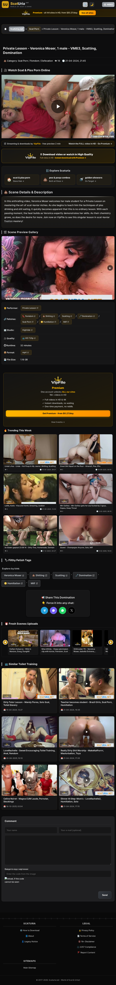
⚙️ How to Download (29, 930)
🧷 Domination (86, 316)
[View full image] (58, 268)
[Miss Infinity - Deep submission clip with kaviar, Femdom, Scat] (55, 638)
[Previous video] (5, 642)
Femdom (34, 60)
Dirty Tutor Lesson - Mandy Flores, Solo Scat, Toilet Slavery (26, 703)
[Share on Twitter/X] (71, 610)
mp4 (24, 352)
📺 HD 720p (27, 338)
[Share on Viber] (53, 610)
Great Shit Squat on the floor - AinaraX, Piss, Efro (80, 466)
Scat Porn (34, 29)
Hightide (26, 330)
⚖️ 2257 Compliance (86, 947)
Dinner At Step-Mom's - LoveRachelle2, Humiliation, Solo (81, 800)
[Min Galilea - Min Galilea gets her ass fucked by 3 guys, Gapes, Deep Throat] (86, 489)
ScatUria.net (16, 29)
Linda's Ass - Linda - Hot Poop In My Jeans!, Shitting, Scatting (30, 466)
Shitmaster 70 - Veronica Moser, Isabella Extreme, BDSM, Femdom (84, 651)
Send (105, 895)
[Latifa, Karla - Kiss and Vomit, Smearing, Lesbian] (30, 489)
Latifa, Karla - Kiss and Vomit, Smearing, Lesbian (25, 506)
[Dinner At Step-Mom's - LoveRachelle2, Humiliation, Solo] (86, 780)
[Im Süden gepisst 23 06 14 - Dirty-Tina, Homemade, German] (30, 530)
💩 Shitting (48, 316)
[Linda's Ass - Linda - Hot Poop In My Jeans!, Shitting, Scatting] (30, 449)
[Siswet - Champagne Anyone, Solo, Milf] (86, 530)
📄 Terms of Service (86, 936)
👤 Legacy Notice (30, 941)
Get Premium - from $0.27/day (58, 413)
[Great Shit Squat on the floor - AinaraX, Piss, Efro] (86, 449)
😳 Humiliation (47, 321)
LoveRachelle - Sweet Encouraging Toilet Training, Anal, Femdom (29, 752)
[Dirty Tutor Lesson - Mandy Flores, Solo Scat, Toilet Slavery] (29, 683)
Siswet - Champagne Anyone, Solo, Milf (76, 547)
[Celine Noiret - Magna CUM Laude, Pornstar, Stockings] (29, 780)
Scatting (66, 316)
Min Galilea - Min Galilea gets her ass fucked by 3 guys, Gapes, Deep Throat (83, 507)
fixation (8, 221)
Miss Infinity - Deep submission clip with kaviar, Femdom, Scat (55, 650)
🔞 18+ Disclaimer (86, 941)
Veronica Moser (12, 575)
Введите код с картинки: (17, 869)
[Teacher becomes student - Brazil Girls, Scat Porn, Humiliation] (86, 683)
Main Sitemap (29, 967)
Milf (65, 321)
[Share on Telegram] (44, 610)
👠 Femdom (27, 316)
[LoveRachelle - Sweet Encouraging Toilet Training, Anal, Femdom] (29, 731)
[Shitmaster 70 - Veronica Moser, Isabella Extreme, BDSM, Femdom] (87, 638)
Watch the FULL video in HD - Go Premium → (90, 143)
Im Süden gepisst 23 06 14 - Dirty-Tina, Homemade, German (29, 547)
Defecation (47, 60)
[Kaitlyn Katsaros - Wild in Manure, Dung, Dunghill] (23, 638)
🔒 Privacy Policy (86, 930)
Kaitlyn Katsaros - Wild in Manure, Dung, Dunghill (20, 650)
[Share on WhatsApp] (62, 610)
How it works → (58, 422)
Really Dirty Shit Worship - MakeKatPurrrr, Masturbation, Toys (82, 752)
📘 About (29, 936)
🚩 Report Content (86, 952)
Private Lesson (29, 308)
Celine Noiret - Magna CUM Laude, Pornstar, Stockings (26, 800)
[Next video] (110, 642)
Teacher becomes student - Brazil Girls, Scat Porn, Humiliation (86, 703)
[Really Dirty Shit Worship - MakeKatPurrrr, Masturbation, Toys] (86, 731)
